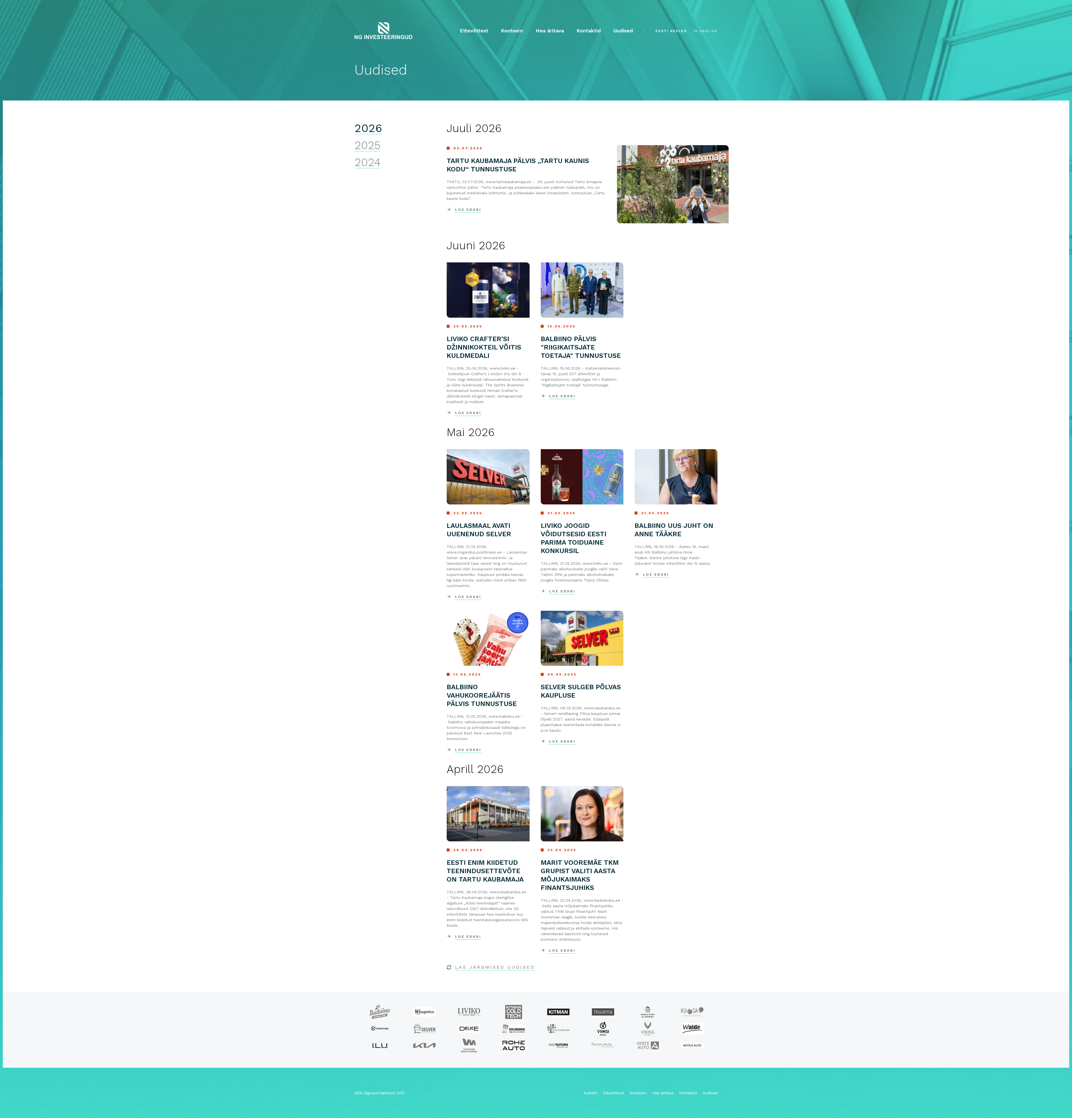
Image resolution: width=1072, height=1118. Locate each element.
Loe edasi (468, 210)
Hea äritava (550, 30)
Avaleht (590, 1093)
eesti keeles (671, 31)
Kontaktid (588, 30)
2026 (368, 128)
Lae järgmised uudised (495, 967)
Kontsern (512, 30)
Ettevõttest (474, 30)
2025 (368, 145)
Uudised (623, 30)
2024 (368, 162)
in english (705, 31)
